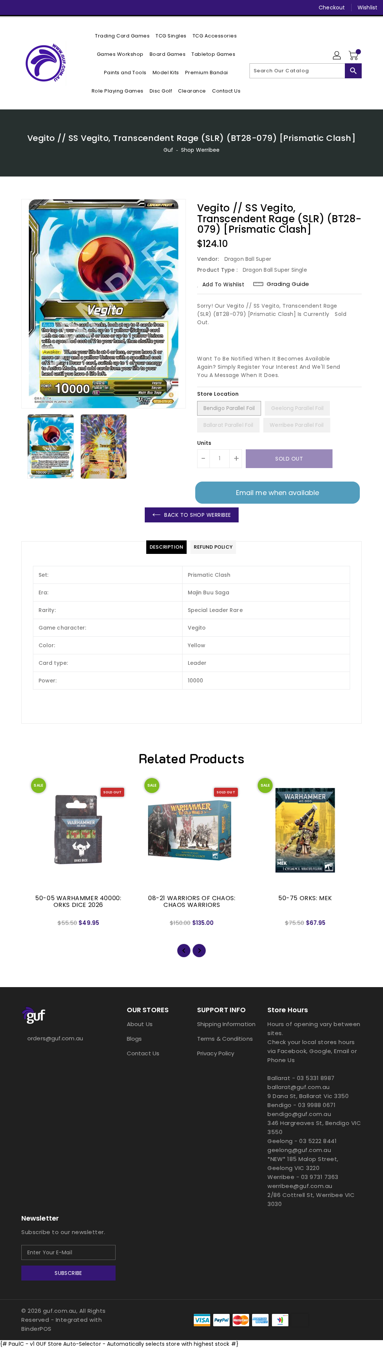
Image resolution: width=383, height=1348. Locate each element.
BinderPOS (36, 1329)
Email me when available (277, 492)
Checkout (332, 7)
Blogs (134, 1039)
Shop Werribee (200, 150)
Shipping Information (226, 1024)
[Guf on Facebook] (11, 7)
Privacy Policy (215, 1053)
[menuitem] (122, 36)
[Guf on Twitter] (25, 7)
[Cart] (354, 55)
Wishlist (367, 7)
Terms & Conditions (225, 1039)
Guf (168, 150)
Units (204, 443)
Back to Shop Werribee (197, 515)
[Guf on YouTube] (52, 7)
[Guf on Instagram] (38, 7)
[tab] (166, 547)
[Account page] (337, 55)
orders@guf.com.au (55, 1038)
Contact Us (143, 1053)
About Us (140, 1024)
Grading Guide (288, 284)
